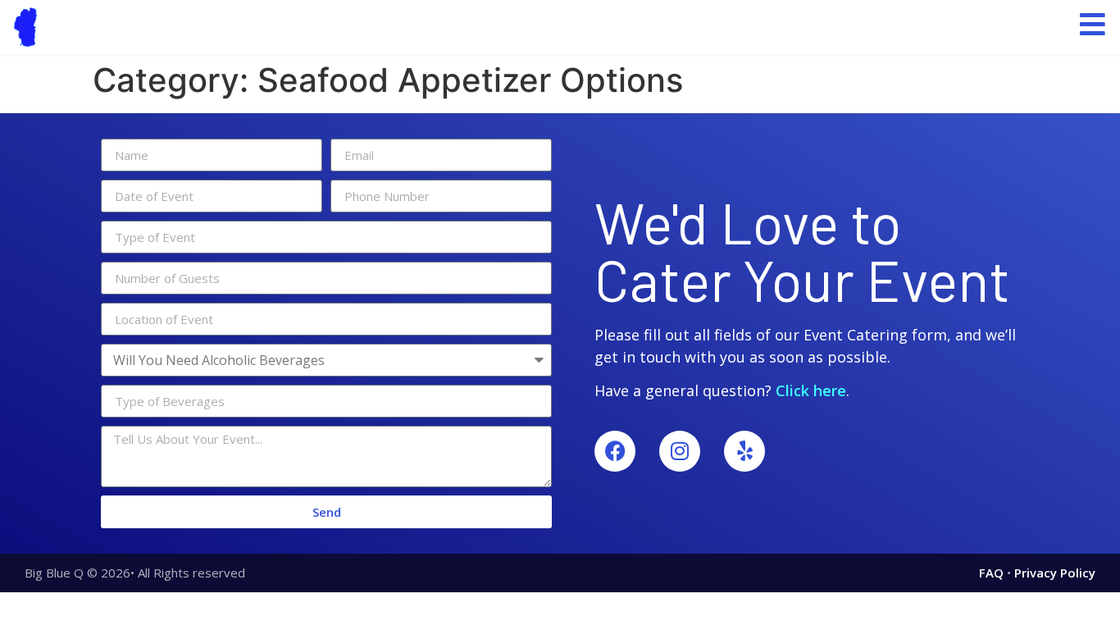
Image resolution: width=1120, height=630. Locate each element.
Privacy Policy (1054, 572)
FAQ (991, 572)
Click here (811, 390)
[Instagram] (679, 451)
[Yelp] (744, 451)
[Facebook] (614, 451)
